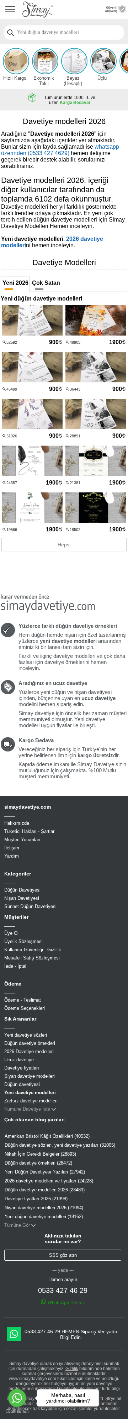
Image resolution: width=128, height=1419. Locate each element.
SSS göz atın (63, 1255)
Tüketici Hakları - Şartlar (29, 831)
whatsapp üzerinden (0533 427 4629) (60, 150)
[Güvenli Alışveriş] (115, 12)
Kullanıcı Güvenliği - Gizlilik (32, 949)
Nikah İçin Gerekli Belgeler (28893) (40, 1154)
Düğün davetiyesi (22, 1084)
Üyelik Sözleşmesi (23, 941)
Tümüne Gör (17, 1225)
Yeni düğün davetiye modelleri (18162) (44, 1216)
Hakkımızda (16, 823)
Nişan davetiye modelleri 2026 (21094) (44, 1207)
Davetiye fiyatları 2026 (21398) (36, 1198)
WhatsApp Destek (65, 1302)
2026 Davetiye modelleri (29, 1051)
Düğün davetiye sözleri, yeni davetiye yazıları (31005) (60, 1145)
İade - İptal (15, 966)
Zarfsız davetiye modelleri (31, 1100)
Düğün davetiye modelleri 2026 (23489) (45, 1189)
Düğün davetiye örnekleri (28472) (38, 1163)
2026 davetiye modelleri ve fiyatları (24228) (49, 1181)
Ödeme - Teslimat (22, 1000)
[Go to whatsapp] (17, 1398)
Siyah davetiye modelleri (29, 1076)
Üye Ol (11, 933)
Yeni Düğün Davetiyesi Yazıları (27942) (45, 1172)
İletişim (11, 847)
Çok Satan (46, 283)
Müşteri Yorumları (22, 839)
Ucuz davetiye (19, 1059)
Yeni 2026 (15, 283)
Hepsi (64, 544)
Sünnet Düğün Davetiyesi (30, 906)
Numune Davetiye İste (27, 1109)
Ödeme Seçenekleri (24, 1008)
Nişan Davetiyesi (21, 898)
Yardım (11, 856)
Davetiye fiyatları (21, 1068)
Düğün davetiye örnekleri (29, 1043)
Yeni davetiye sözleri (25, 1035)
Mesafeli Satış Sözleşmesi (32, 958)
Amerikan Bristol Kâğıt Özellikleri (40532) (47, 1136)
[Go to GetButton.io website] (17, 1411)
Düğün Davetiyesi (22, 890)
